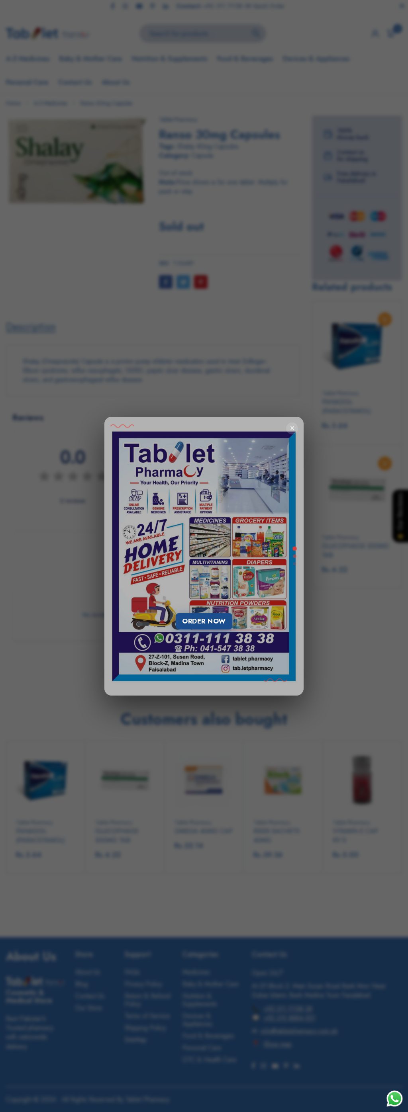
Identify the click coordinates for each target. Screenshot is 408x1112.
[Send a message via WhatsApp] (394, 1098)
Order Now (204, 621)
